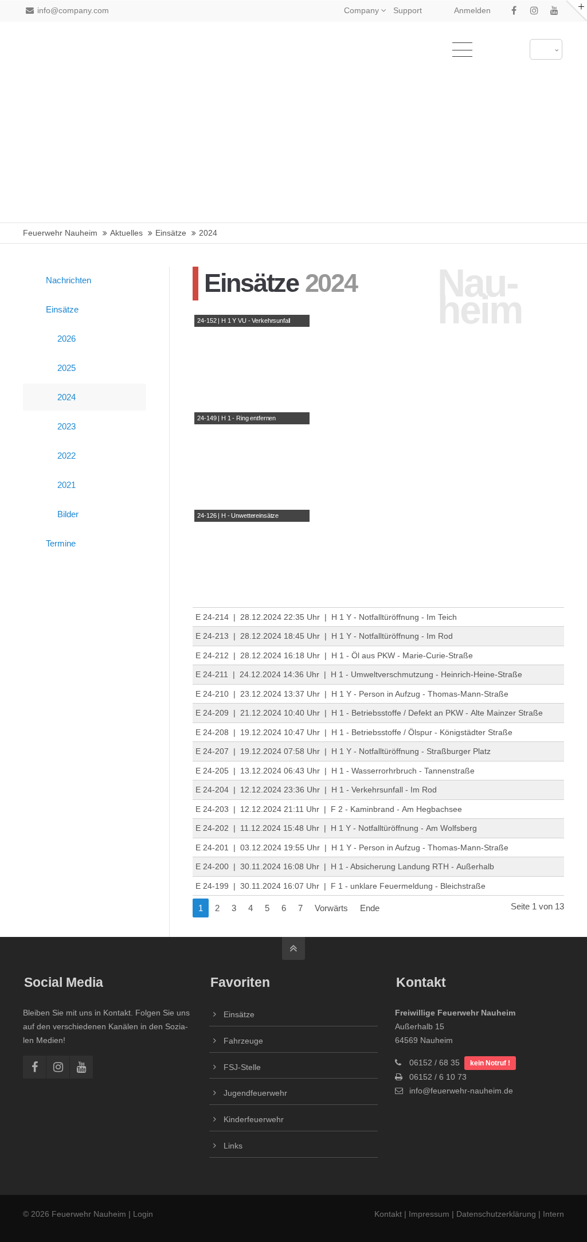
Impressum (429, 1213)
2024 (66, 397)
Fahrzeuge (243, 1040)
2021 (66, 485)
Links (233, 1145)
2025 (66, 368)
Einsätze (62, 309)
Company (361, 10)
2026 (66, 338)
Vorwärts (331, 908)
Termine (61, 543)
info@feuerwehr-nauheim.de (461, 1090)
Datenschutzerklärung (496, 1213)
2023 (66, 426)
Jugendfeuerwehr (255, 1093)
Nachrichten (68, 280)
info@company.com (73, 10)
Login (143, 1213)
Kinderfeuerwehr (254, 1119)
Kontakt (389, 1213)
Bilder (68, 514)
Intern (553, 1213)
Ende (369, 908)
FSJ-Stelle (242, 1067)
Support (407, 10)
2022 (66, 455)
